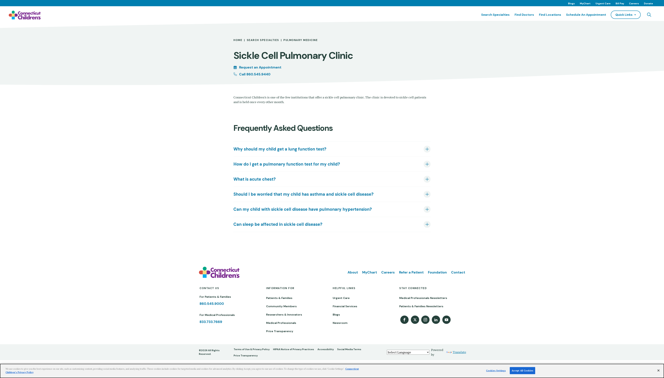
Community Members (281, 306)
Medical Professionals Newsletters (423, 298)
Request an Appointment (260, 67)
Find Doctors (524, 15)
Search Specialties (495, 15)
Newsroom (340, 323)
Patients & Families (279, 298)
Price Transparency (279, 331)
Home (237, 40)
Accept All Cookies (522, 370)
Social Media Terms (349, 349)
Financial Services (345, 306)
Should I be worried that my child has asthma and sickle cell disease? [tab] (303, 194)
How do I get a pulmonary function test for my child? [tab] (286, 164)
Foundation (437, 272)
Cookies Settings (496, 370)
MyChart (585, 3)
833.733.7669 (211, 322)
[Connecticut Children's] (25, 15)
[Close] (658, 370)
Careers (634, 3)
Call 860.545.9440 (254, 74)
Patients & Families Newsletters (421, 306)
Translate (459, 352)
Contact (458, 272)
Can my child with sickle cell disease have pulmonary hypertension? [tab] (302, 209)
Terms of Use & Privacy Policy (252, 349)
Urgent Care (603, 3)
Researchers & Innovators (284, 314)
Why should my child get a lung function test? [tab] (279, 149)
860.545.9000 (212, 303)
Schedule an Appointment (586, 15)
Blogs (571, 3)
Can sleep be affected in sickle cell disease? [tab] (277, 224)
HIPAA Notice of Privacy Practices (293, 349)
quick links (624, 15)
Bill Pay (620, 3)
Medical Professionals (281, 323)
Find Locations (550, 15)
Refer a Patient (411, 272)
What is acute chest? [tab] (254, 179)
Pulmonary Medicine (300, 40)
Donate (648, 3)
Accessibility (325, 349)
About (353, 272)
